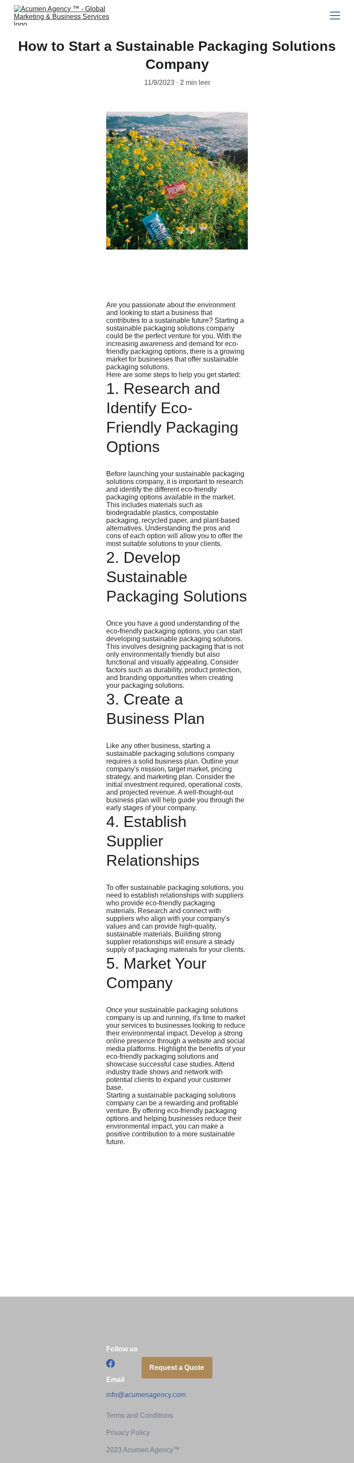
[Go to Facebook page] (110, 1363)
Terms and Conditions (139, 1415)
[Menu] (335, 15)
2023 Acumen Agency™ (143, 1450)
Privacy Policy (128, 1432)
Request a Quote (176, 1367)
